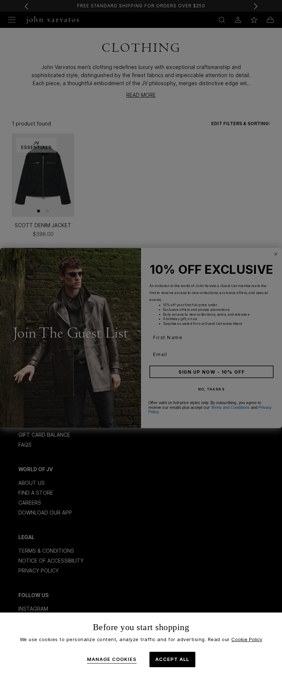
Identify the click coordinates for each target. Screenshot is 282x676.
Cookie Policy (246, 639)
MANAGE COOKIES (112, 659)
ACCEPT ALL (172, 659)
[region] (141, 644)
